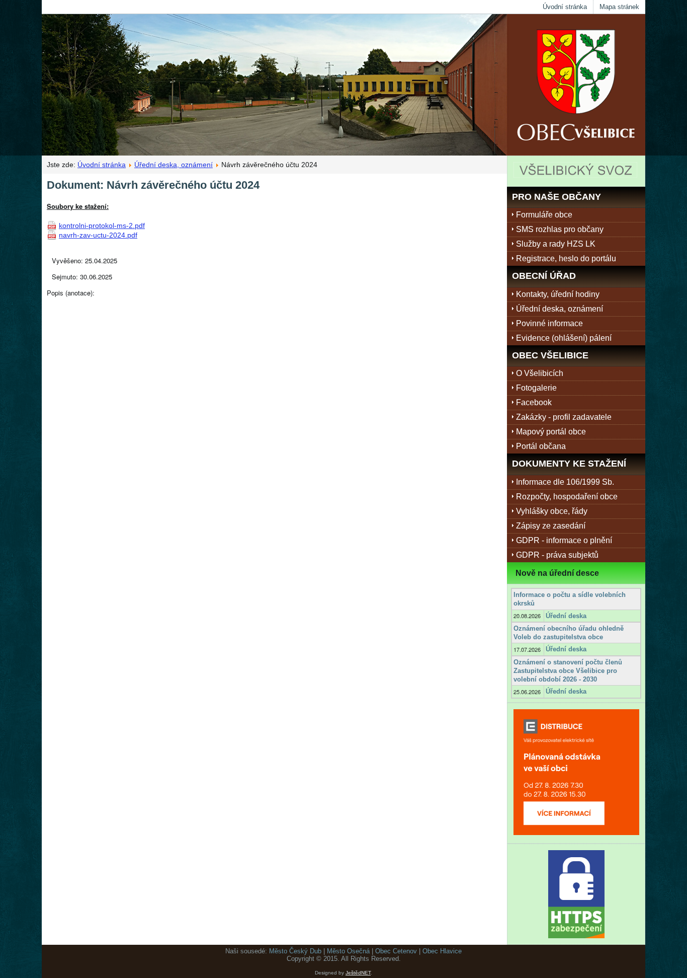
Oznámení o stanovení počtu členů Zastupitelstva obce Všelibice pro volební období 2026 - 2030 (567, 671)
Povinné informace (549, 323)
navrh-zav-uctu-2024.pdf (98, 235)
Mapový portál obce (551, 431)
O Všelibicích (539, 373)
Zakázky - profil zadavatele (564, 417)
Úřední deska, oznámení (173, 165)
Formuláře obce (544, 214)
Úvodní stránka (565, 7)
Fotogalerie (536, 388)
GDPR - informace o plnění (564, 540)
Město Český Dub (295, 951)
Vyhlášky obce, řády (551, 511)
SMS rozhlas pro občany (560, 229)
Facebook (534, 402)
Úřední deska (566, 616)
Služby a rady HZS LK (555, 244)
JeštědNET (358, 972)
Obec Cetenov (396, 951)
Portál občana (541, 446)
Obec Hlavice (442, 951)
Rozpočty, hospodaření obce (567, 496)
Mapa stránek (619, 7)
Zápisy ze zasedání (550, 525)
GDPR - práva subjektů (557, 555)
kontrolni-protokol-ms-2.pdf (102, 225)
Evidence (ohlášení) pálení (564, 338)
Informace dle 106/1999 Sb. (565, 482)
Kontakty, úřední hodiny (557, 294)
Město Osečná (348, 951)
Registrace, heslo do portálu (566, 258)
